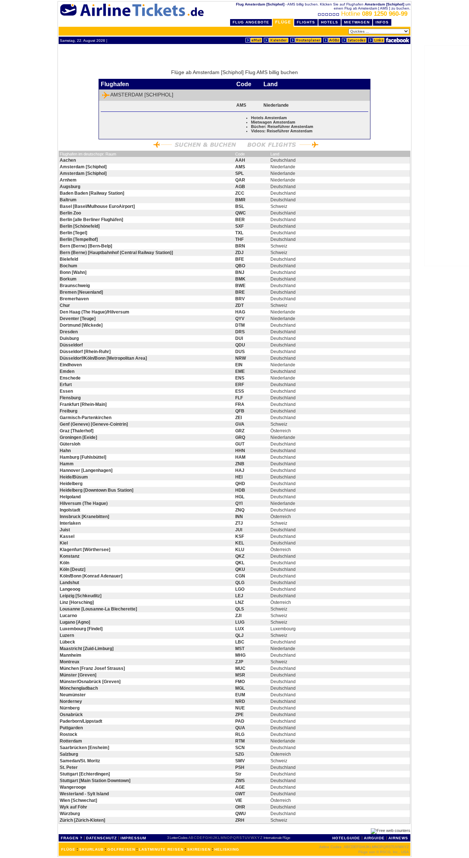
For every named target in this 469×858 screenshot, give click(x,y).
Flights (306, 22)
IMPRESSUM (133, 838)
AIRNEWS (398, 838)
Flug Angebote (251, 22)
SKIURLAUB (91, 849)
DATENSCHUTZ (101, 838)
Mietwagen (357, 22)
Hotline (374, 13)
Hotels (329, 22)
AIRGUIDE (374, 838)
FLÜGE (68, 849)
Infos (382, 22)
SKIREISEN (199, 849)
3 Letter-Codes (177, 838)
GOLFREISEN (121, 849)
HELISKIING (226, 849)
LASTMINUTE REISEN (161, 849)
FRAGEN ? (71, 838)
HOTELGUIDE (346, 838)
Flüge (283, 22)
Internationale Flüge (276, 838)
